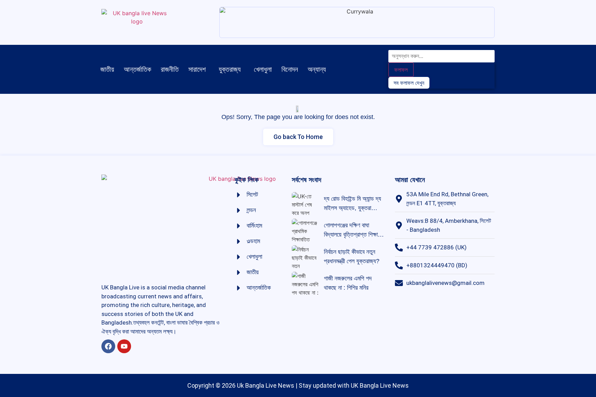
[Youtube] (124, 346)
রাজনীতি (170, 69)
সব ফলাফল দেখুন (409, 82)
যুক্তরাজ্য (230, 69)
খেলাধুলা (263, 69)
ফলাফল (401, 69)
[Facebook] (108, 346)
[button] (198, 69)
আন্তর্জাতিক (137, 69)
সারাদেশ (197, 69)
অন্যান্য (317, 69)
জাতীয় (107, 69)
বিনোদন (289, 69)
